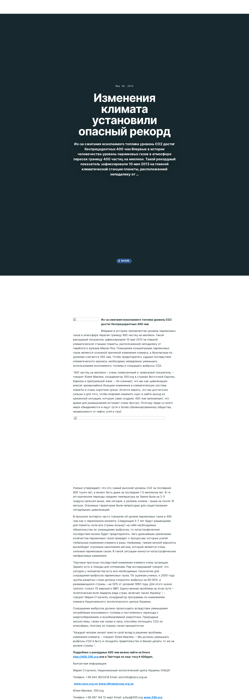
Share (125, 260)
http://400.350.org (86, 656)
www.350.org (153, 697)
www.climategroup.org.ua (116, 683)
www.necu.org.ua (86, 683)
